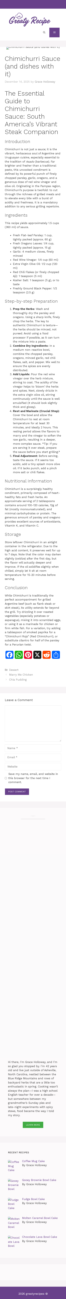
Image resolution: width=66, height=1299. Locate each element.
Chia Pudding (18, 679)
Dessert (14, 669)
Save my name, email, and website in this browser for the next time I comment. (33, 778)
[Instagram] (32, 4)
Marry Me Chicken (21, 674)
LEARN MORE (33, 1125)
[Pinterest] (39, 4)
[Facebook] (25, 4)
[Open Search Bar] (44, 32)
